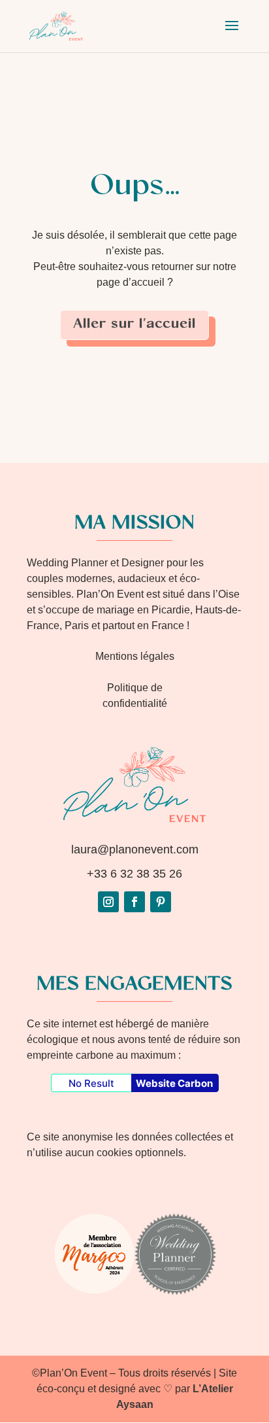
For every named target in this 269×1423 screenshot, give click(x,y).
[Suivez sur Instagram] (108, 901)
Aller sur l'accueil (134, 324)
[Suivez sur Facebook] (134, 901)
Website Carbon (174, 1083)
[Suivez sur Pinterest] (160, 901)
